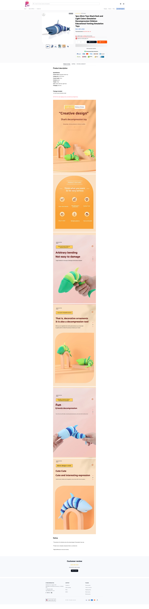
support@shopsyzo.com (50, 590)
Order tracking (68, 587)
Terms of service (88, 587)
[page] (121, 9)
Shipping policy (88, 589)
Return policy (87, 592)
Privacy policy (87, 585)
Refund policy (87, 594)
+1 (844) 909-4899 (49, 589)
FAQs (66, 589)
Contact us (67, 585)
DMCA (66, 592)
